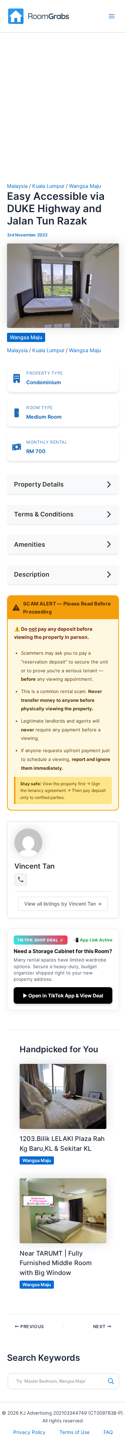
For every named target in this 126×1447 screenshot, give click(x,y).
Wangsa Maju (85, 186)
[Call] (20, 879)
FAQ (108, 1432)
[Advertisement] (63, 116)
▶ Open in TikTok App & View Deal (63, 995)
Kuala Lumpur (48, 186)
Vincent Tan (34, 866)
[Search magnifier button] (111, 1381)
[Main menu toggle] (111, 16)
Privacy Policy (29, 1432)
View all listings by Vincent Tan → (63, 904)
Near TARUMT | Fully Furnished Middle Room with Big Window (56, 1262)
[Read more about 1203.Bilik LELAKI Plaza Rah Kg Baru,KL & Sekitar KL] (63, 1096)
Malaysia (17, 186)
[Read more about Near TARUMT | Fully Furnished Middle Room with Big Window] (63, 1210)
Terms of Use (74, 1432)
